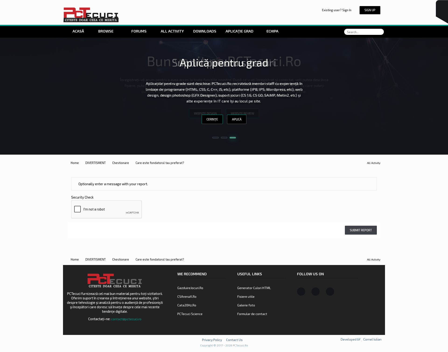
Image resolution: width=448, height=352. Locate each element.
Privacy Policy (212, 340)
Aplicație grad (240, 31)
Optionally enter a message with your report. (113, 184)
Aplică (237, 119)
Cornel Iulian (372, 339)
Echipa (272, 31)
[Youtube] (330, 291)
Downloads (204, 31)
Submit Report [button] (361, 230)
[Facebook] (301, 291)
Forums (138, 31)
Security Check (82, 197)
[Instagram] (316, 291)
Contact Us (234, 340)
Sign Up (369, 10)
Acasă (78, 31)
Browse (105, 31)
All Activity (172, 31)
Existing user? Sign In (337, 10)
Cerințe (212, 119)
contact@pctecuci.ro (126, 319)
